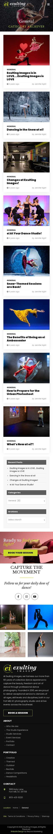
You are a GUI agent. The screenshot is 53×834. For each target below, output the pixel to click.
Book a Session (18, 712)
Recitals (10, 769)
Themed (10, 761)
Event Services (13, 737)
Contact (10, 745)
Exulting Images (14, 4)
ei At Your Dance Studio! (22, 484)
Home (15, 808)
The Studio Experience (17, 730)
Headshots (11, 776)
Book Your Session (20, 552)
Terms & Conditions (16, 816)
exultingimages (12, 607)
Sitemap (45, 816)
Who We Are (12, 726)
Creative (10, 758)
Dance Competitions (16, 773)
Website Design (17, 831)
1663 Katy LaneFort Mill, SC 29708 (18, 790)
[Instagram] (23, 627)
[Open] (12, 617)
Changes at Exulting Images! (24, 480)
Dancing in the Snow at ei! (22, 475)
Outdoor (10, 765)
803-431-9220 (16, 797)
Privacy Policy (33, 816)
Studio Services (13, 734)
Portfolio (10, 741)
